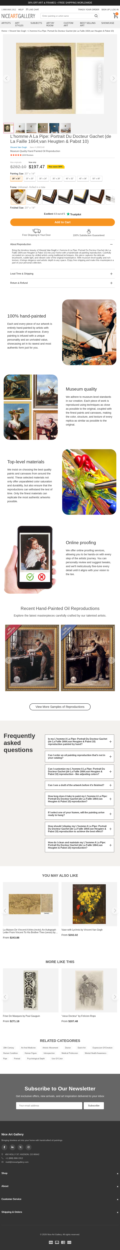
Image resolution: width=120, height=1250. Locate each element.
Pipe (5, 1059)
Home (4, 31)
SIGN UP (105, 9)
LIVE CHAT (34, 9)
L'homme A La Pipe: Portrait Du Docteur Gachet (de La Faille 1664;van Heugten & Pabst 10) (71, 31)
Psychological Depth (36, 1059)
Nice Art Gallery (21, 16)
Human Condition (10, 1053)
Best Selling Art (88, 24)
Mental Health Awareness (95, 1053)
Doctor (68, 1048)
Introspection (49, 1053)
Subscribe (94, 1105)
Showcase (107, 23)
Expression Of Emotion (102, 1048)
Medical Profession (70, 1053)
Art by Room (50, 24)
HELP (21, 9)
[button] (6, 78)
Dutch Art (82, 1048)
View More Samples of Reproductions (60, 706)
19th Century (8, 1048)
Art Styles (19, 24)
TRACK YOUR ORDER (88, 9)
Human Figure (31, 1053)
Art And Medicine (28, 1048)
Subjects (36, 23)
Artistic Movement (50, 1048)
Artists (6, 23)
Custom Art (68, 24)
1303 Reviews (27, 155)
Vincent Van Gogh (17, 31)
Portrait (17, 1059)
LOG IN (115, 9)
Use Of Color (57, 1059)
